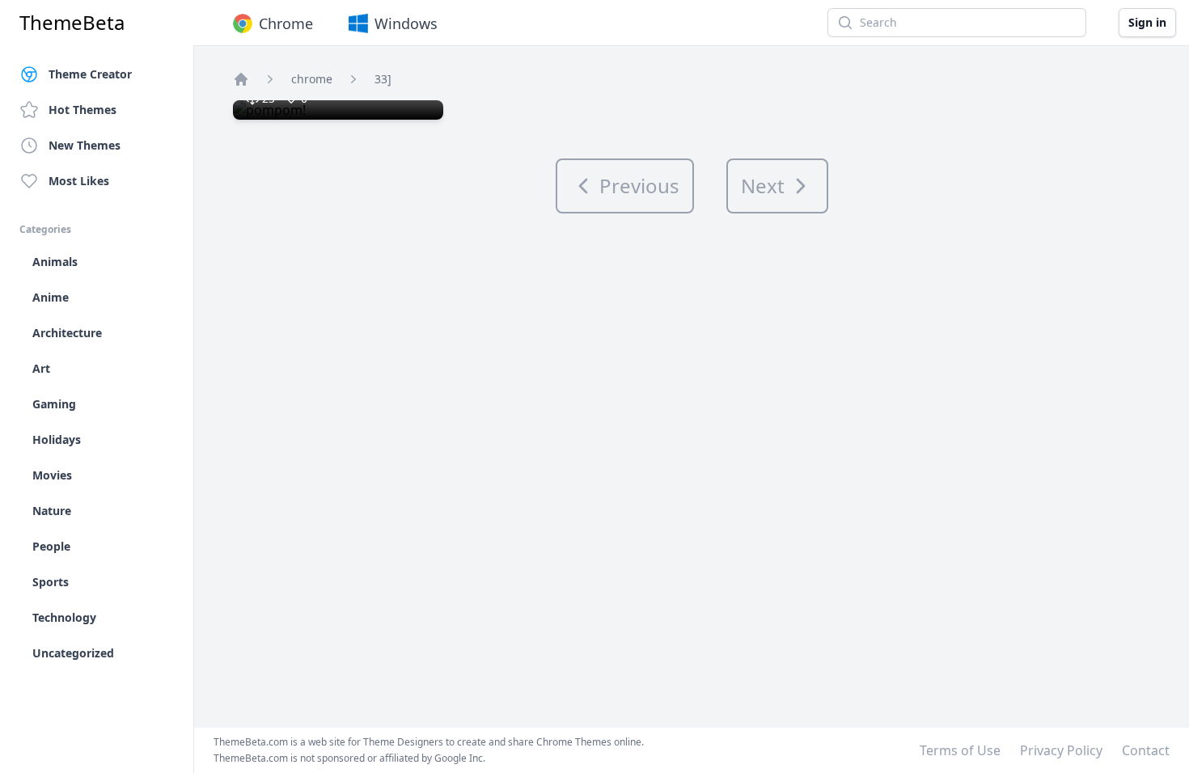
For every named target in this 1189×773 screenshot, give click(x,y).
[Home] (241, 79)
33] (382, 79)
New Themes (85, 145)
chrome (311, 79)
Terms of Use (960, 750)
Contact (1146, 750)
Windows (406, 23)
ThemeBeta (72, 23)
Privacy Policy (1061, 750)
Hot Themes (82, 109)
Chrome (286, 23)
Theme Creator (90, 74)
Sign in (1147, 22)
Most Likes (79, 180)
